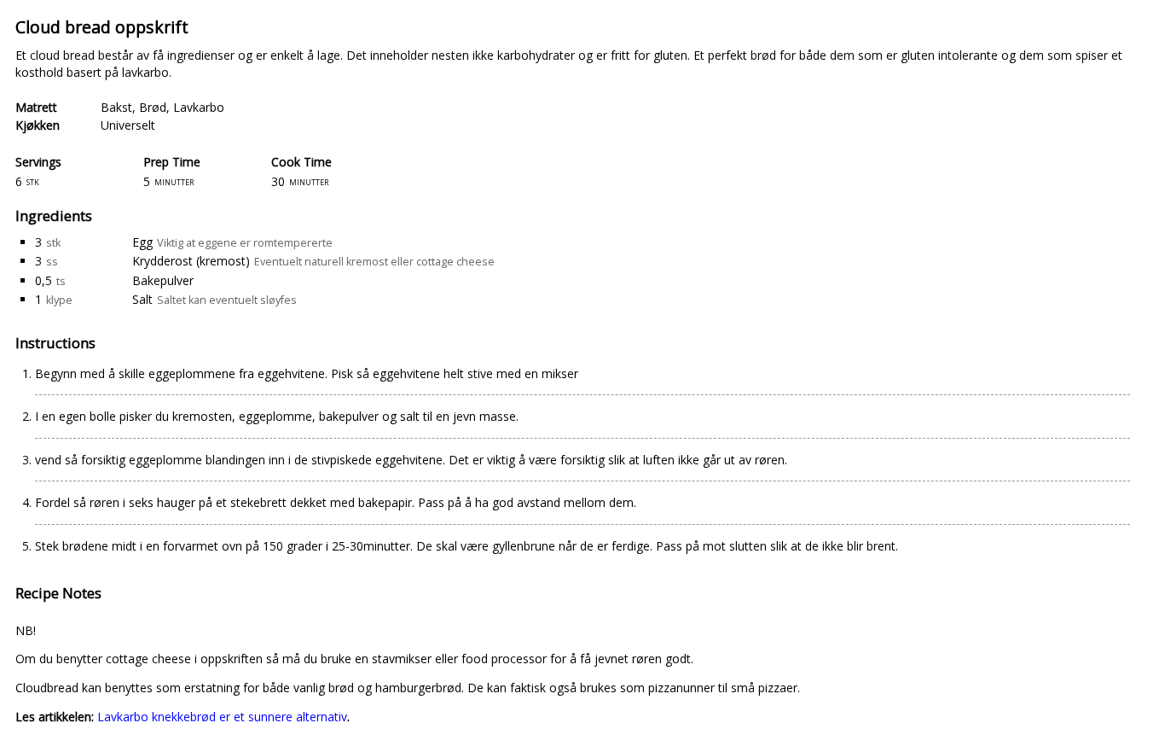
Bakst (116, 107)
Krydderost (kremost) (191, 261)
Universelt (128, 125)
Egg (142, 242)
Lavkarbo (198, 107)
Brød (152, 107)
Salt (142, 299)
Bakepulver (163, 280)
